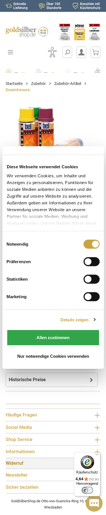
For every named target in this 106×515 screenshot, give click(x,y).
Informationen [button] (20, 451)
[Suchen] (67, 52)
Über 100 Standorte (53, 6)
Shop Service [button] (19, 439)
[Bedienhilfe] (52, 52)
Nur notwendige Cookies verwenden (53, 355)
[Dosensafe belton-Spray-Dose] (53, 135)
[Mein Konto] (81, 52)
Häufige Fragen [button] (21, 415)
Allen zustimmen (53, 337)
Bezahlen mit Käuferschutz (90, 6)
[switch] (87, 490)
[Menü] (97, 455)
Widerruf (14, 463)
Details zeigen (74, 319)
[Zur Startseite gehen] (26, 32)
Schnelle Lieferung (20, 6)
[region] (53, 135)
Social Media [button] (19, 427)
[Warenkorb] (95, 52)
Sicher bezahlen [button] (22, 487)
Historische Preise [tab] (27, 379)
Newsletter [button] (17, 475)
